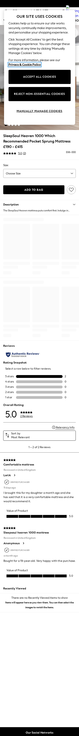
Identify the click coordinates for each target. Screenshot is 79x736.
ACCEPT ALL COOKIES (39, 77)
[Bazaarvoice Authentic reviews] (22, 355)
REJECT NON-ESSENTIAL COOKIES (39, 94)
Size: (6, 165)
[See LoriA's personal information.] (14, 475)
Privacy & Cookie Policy (25, 64)
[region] (39, 67)
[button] (6, 125)
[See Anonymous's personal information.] (23, 543)
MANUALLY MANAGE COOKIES (39, 111)
